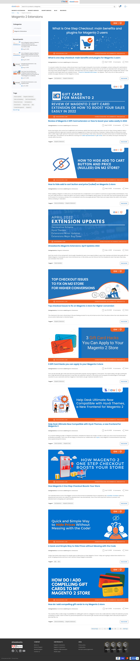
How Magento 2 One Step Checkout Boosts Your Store (74, 486)
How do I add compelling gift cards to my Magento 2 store (76, 604)
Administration (17, 104)
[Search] (114, 6)
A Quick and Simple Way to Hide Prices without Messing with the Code (82, 546)
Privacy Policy (15, 658)
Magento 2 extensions (59, 647)
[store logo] (16, 6)
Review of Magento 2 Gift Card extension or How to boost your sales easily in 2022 (87, 121)
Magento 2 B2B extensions (60, 649)
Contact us (37, 651)
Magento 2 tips (67, 443)
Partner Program (38, 647)
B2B (55, 561)
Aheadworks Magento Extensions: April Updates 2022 (74, 246)
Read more (124, 78)
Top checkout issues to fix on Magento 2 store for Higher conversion (81, 306)
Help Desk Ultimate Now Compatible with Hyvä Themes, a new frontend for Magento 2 (84, 425)
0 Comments (117, 62)
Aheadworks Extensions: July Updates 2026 (28, 64)
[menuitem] (18, 10)
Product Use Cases (18, 102)
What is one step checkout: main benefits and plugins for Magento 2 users (84, 57)
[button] (73, 2)
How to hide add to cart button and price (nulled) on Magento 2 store (82, 184)
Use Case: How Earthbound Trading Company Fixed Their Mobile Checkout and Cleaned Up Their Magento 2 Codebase (30, 73)
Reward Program (38, 649)
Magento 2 (28, 107)
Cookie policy (82, 647)
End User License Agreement (86, 649)
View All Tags (16, 110)
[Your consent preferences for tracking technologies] (137, 658)
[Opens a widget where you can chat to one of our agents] (135, 658)
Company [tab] (37, 641)
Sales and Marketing (59, 203)
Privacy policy (82, 645)
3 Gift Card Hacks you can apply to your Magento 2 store (75, 364)
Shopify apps (57, 651)
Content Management (19, 107)
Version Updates (58, 263)
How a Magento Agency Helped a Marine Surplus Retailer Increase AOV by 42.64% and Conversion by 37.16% (30, 55)
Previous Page (95, 628)
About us (36, 645)
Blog (18, 12)
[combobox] (68, 6)
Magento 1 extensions (59, 645)
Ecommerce (60, 62)
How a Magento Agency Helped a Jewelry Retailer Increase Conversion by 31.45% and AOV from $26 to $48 (30, 44)
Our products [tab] (58, 641)
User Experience (57, 78)
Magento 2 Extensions (72, 62)
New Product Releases (30, 99)
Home (13, 12)
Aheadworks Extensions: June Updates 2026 (29, 82)
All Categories (17, 28)
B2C (59, 561)
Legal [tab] (80, 641)
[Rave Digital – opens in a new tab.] (64, 2)
